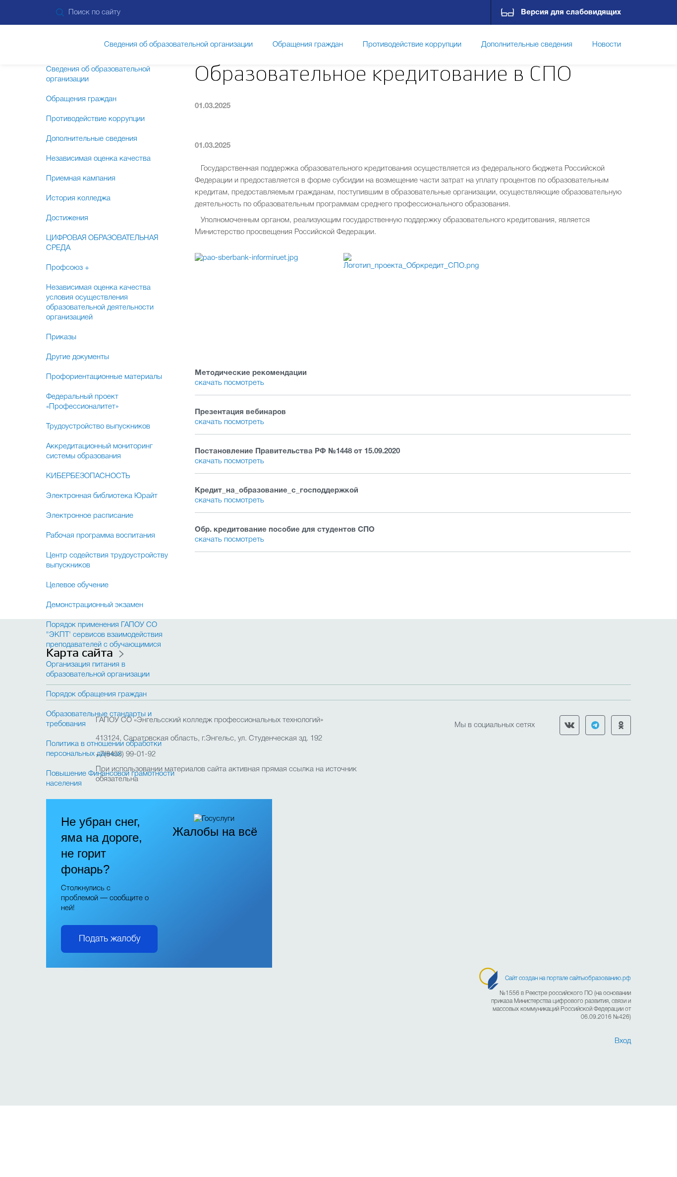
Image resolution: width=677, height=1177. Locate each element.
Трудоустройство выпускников (98, 426)
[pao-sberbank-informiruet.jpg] (264, 297)
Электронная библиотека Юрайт (102, 496)
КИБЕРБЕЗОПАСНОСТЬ (88, 476)
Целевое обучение (77, 585)
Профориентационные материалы (104, 376)
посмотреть (244, 382)
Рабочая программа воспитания (100, 535)
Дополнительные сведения (91, 138)
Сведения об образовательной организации (98, 74)
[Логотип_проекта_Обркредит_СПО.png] (412, 297)
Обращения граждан (81, 99)
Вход (623, 1041)
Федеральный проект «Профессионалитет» (82, 401)
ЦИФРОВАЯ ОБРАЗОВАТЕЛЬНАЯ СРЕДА (102, 243)
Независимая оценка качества (98, 158)
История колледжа (78, 198)
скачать (209, 382)
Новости (606, 44)
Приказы (61, 337)
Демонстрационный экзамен (94, 605)
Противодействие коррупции (95, 119)
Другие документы (77, 357)
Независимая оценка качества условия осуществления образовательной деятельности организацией (100, 302)
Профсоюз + (67, 267)
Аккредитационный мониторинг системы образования (99, 451)
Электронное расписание (89, 515)
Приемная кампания (80, 178)
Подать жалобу (109, 939)
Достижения (67, 218)
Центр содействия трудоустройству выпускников (107, 560)
